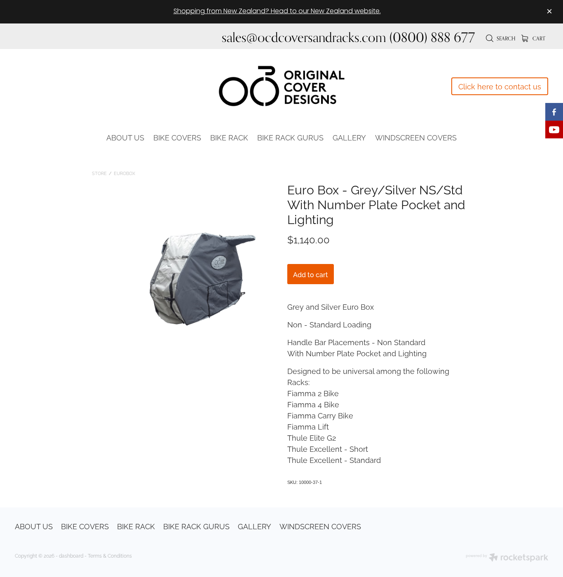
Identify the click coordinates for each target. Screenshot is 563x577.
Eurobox (124, 173)
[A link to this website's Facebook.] (554, 112)
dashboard (71, 555)
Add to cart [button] (310, 274)
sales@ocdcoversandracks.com (304, 37)
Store (99, 173)
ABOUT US (125, 137)
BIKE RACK (229, 137)
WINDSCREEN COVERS (416, 137)
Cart (538, 38)
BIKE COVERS (177, 137)
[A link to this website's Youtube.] (554, 129)
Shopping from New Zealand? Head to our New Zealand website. (277, 11)
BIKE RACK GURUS (290, 137)
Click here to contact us (499, 86)
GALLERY (349, 137)
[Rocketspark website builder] (507, 558)
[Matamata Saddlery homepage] (281, 86)
